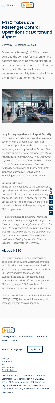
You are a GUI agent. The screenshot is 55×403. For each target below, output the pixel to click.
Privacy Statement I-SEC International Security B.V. (8, 364)
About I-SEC (42, 337)
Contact (15, 340)
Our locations (26, 337)
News (4, 340)
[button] (35, 349)
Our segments (9, 337)
